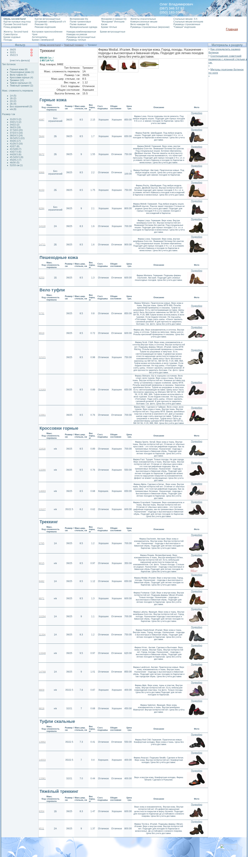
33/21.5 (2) (15, 122)
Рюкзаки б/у (41, 24)
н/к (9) (13, 109)
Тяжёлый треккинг (74, 45)
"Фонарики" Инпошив (112, 21)
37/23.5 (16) (16, 132)
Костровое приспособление (47, 31)
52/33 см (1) (16, 165)
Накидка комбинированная (81, 31)
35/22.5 (14, 55)
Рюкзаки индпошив (45, 27)
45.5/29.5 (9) (16, 157)
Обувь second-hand (50, 45)
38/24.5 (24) (16, 135)
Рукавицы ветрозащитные (81, 37)
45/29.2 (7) (15, 160)
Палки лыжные (78, 24)
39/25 (13, 49)
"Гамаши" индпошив (184, 27)
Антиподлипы (39, 37)
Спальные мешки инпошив (188, 21)
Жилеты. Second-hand (15, 31)
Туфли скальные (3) (20, 83)
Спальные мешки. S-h (185, 19)
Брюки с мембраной (43, 39)
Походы (7, 39)
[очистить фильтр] (20, 60)
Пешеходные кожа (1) (22, 72)
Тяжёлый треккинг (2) (21, 85)
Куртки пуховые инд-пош (17, 21)
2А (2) (13, 101)
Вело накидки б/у (139, 24)
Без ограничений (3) (21, 106)
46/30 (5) (14, 162)
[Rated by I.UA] (228, 849)
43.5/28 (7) (15, 149)
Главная (232, 29)
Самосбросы (10, 34)
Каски (104, 24)
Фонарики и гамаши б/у (114, 19)
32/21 (13, 52)
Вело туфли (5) (18, 74)
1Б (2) (13, 98)
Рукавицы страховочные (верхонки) (150, 27)
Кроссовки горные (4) (21, 77)
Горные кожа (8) (19, 69)
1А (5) (13, 95)
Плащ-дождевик (12, 27)
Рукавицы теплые (76, 39)
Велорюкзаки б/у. (79, 19)
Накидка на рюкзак (76, 34)
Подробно (196, 113)
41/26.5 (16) (16, 143)
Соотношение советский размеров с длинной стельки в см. (227, 59)
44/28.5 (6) (15, 154)
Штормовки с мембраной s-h (50, 21)
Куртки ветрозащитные (47, 19)
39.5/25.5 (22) (17, 138)
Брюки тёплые (109, 27)
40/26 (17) (15, 141)
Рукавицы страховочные (186, 24)
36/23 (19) (15, 127)
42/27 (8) (14, 146)
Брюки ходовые (12, 37)
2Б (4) (13, 103)
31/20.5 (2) (15, 119)
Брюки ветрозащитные (112, 31)
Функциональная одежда (83, 27)
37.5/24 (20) (16, 130)
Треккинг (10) (17, 80)
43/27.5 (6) (15, 151)
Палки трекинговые (80, 21)
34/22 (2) (14, 124)
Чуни (34, 34)
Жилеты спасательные (143, 19)
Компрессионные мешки (143, 21)
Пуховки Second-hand (15, 24)
